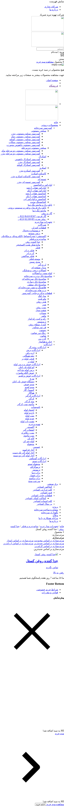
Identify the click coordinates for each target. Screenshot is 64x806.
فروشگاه (53, 86)
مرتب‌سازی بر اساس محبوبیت (49, 540)
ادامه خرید (40, 804)
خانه (62, 526)
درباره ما (53, 9)
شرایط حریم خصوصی (47, 589)
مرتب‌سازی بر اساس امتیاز (20, 540)
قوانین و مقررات (50, 592)
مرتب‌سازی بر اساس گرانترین (49, 546)
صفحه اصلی (52, 80)
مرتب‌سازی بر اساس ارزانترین (18, 543)
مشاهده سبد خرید (55, 804)
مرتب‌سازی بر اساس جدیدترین (49, 543)
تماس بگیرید (52, 567)
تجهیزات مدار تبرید (49, 526)
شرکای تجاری (51, 6)
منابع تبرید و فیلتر (29, 526)
